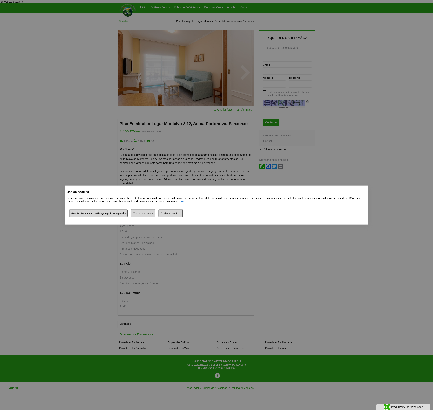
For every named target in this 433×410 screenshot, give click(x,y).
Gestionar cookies (171, 213)
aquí (182, 201)
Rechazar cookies (143, 213)
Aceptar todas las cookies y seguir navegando (98, 213)
